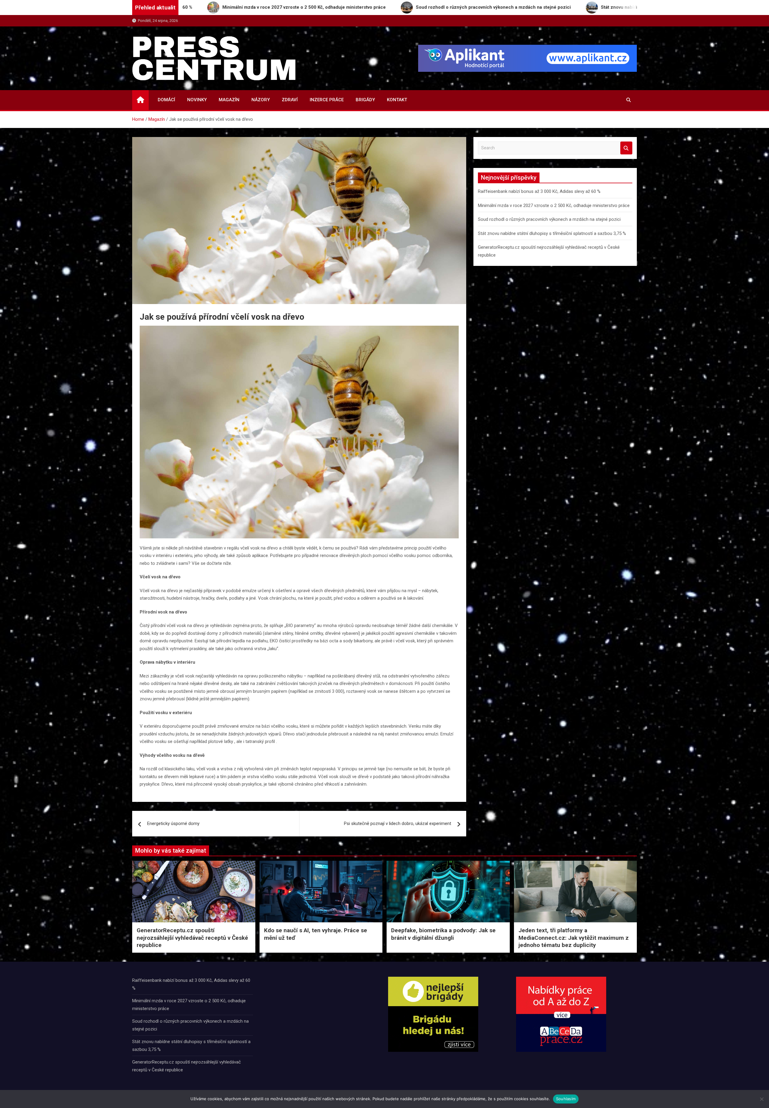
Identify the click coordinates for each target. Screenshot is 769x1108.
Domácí (166, 99)
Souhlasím (566, 1098)
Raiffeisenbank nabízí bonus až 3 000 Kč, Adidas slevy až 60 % (539, 191)
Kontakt (397, 99)
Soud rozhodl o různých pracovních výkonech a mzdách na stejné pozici (549, 219)
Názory (260, 99)
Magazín (229, 99)
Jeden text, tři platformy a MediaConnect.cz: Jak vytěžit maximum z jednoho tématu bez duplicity (573, 937)
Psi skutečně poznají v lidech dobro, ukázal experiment (397, 823)
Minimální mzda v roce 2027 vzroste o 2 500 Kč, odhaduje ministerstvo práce (554, 205)
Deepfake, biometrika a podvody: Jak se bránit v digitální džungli (443, 934)
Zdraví (290, 99)
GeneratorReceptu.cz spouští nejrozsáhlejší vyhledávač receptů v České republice (192, 937)
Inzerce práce (327, 99)
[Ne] (761, 1099)
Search (626, 148)
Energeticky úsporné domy (173, 823)
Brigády (365, 99)
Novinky (197, 99)
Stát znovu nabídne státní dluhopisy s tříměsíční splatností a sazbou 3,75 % (552, 233)
